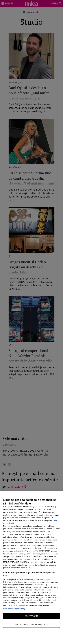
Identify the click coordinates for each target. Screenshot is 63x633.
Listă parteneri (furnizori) (14, 608)
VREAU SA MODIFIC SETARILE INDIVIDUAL (31, 624)
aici (22, 551)
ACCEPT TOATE (31, 616)
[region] (31, 562)
